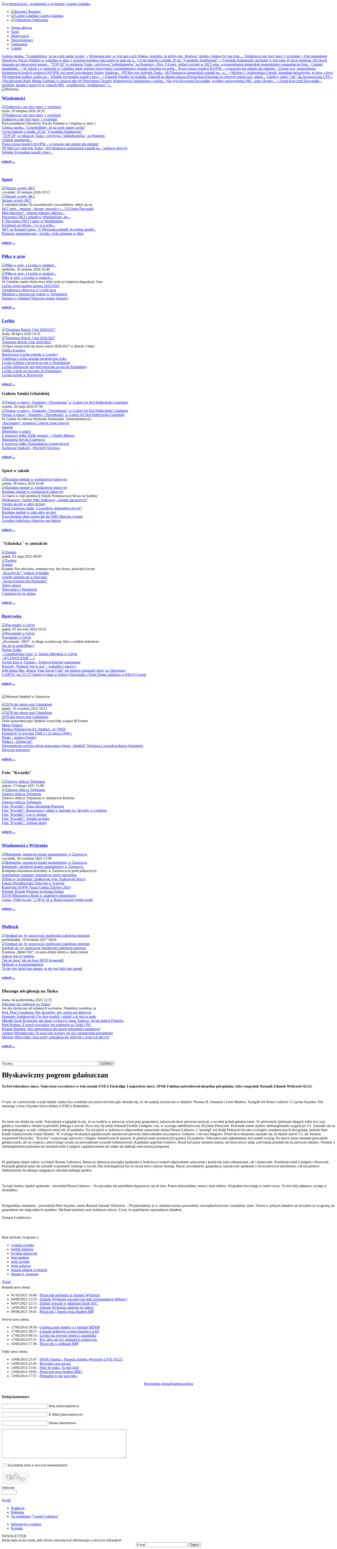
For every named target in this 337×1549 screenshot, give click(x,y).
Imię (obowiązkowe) (64, 1406)
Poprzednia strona (157, 1384)
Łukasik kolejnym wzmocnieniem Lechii (69, 1331)
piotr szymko (20, 1262)
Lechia (8, 320)
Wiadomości (13, 98)
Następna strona (181, 1384)
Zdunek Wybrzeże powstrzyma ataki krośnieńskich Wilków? (83, 1299)
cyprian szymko (22, 1245)
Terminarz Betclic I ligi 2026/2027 (27, 342)
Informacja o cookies (26, 1524)
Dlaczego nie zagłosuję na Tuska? (26, 1004)
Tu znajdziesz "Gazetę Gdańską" (35, 1516)
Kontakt (17, 1528)
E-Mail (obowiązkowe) (66, 1414)
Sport (7, 179)
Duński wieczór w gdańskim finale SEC (69, 1303)
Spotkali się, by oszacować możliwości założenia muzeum (44, 948)
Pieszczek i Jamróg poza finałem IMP (67, 1312)
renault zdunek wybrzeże (29, 1270)
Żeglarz (7, 565)
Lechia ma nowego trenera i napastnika (68, 1335)
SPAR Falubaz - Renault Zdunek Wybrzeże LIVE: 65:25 (81, 1359)
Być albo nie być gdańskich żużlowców (68, 1340)
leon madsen (20, 1257)
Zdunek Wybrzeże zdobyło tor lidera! (67, 1307)
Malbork (10, 926)
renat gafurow (21, 1266)
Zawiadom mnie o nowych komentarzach (37, 1465)
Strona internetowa (62, 1423)
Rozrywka (11, 616)
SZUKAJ (107, 1063)
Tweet (6, 1282)
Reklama (17, 1512)
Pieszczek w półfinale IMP (59, 1344)
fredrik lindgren (22, 1249)
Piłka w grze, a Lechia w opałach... (27, 278)
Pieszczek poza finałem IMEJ (61, 1372)
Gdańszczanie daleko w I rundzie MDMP (70, 1327)
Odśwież (8, 1488)
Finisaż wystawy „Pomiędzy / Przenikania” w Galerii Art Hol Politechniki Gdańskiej (63, 415)
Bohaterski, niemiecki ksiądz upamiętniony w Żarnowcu (42, 867)
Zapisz (194, 1544)
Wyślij (6, 1500)
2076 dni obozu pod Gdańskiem (25, 717)
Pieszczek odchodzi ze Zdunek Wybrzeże (70, 1295)
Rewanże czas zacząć (55, 1363)
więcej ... (8, 161)
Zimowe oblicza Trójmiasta (21, 794)
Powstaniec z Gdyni (16, 637)
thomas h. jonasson (25, 1274)
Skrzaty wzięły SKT (16, 200)
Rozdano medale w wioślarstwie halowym (32, 492)
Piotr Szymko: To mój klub (59, 1368)
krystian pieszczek (24, 1253)
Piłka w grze (13, 256)
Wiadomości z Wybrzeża (25, 845)
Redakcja (18, 1508)
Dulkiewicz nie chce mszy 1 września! (30, 119)
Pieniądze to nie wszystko (58, 1376)
